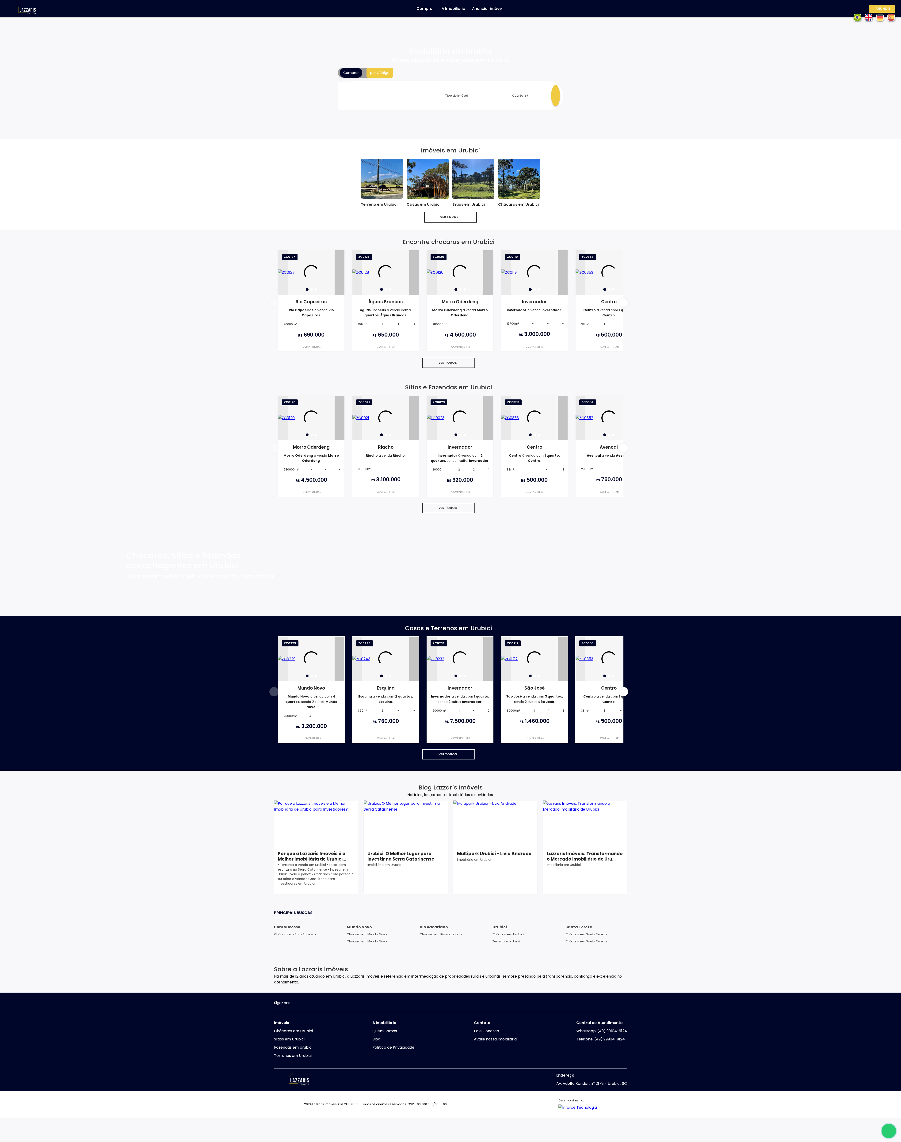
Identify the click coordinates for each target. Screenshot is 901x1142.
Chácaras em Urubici (293, 1031)
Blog (376, 1039)
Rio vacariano (434, 927)
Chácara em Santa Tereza (586, 934)
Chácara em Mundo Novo (367, 934)
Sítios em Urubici (289, 1039)
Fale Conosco (486, 1031)
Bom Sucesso (287, 927)
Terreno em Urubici (507, 941)
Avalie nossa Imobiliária (495, 1039)
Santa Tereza (578, 927)
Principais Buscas (293, 912)
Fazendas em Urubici (293, 1047)
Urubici (499, 927)
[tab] (307, 289)
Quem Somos (384, 1031)
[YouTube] (306, 1003)
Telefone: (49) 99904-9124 (600, 1039)
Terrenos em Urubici (293, 1055)
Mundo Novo (359, 927)
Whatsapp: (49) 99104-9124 (601, 1031)
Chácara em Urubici (508, 934)
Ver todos (449, 217)
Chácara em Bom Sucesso (295, 934)
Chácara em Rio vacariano (441, 934)
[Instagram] (297, 1003)
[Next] (339, 272)
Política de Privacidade (393, 1047)
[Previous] (283, 272)
